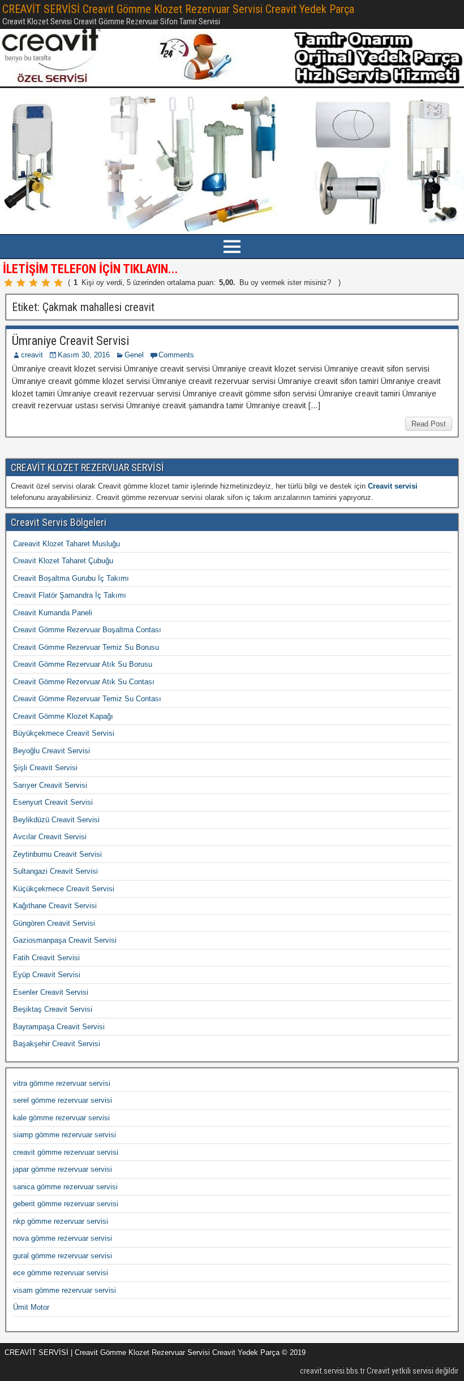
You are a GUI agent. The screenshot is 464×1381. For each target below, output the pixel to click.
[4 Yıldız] (45, 282)
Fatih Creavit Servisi (46, 957)
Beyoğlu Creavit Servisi (51, 750)
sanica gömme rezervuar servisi (65, 1187)
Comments (176, 355)
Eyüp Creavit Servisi (46, 974)
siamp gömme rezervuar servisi (64, 1134)
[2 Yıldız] (21, 282)
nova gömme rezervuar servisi (62, 1238)
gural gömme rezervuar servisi (62, 1255)
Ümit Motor (31, 1307)
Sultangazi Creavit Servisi (55, 871)
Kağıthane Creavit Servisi (55, 905)
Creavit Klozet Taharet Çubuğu (63, 560)
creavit (32, 355)
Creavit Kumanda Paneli (52, 612)
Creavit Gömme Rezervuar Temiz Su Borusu (86, 647)
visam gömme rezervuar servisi (64, 1290)
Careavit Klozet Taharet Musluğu (66, 544)
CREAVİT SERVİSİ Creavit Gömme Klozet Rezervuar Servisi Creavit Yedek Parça (178, 9)
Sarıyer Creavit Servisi (50, 785)
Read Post (428, 424)
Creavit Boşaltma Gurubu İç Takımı (71, 578)
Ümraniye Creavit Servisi (70, 341)
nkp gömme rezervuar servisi (60, 1221)
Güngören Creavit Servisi (54, 923)
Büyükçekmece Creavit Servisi (63, 733)
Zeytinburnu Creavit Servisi (57, 854)
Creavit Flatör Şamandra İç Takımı (69, 595)
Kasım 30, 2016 (84, 355)
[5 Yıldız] (58, 282)
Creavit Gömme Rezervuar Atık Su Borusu (82, 664)
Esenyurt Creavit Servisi (53, 802)
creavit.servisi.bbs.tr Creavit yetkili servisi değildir (379, 1371)
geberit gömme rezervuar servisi (65, 1203)
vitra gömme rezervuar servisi (61, 1083)
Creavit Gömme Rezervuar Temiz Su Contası (87, 698)
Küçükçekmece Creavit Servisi (63, 888)
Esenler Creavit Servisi (50, 992)
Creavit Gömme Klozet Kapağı (63, 716)
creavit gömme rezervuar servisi (65, 1152)
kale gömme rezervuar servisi (61, 1118)
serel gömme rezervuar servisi (62, 1100)
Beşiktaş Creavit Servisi (52, 1009)
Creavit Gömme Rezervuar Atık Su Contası (83, 681)
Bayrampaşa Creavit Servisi (59, 1026)
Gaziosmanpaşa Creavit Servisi (65, 940)
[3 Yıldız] (33, 282)
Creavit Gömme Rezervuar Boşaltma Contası (87, 629)
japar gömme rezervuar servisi (62, 1169)
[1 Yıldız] (8, 282)
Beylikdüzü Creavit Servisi (56, 819)
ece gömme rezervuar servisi (60, 1272)
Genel (134, 355)
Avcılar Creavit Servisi (50, 836)
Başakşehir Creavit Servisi (56, 1043)
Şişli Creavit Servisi (45, 767)
